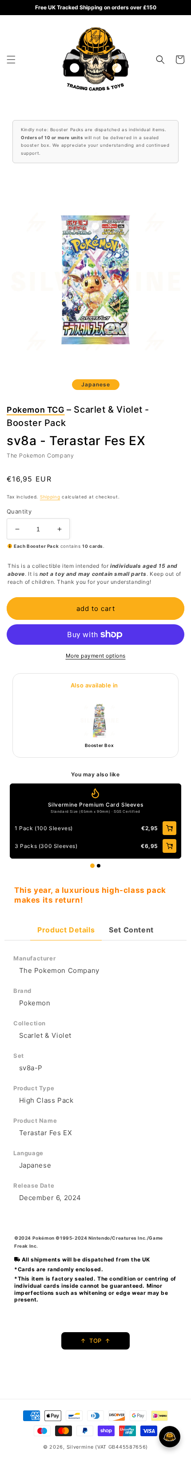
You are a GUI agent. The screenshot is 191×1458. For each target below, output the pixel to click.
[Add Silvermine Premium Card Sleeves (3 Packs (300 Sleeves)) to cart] (169, 846)
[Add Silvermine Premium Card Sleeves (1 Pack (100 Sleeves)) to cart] (169, 828)
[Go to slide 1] (92, 866)
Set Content (131, 929)
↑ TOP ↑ (95, 1340)
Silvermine (80, 1447)
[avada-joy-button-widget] (169, 1436)
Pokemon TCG (36, 409)
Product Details (66, 929)
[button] (11, 59)
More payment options (96, 655)
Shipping (50, 496)
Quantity (19, 511)
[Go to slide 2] (98, 866)
